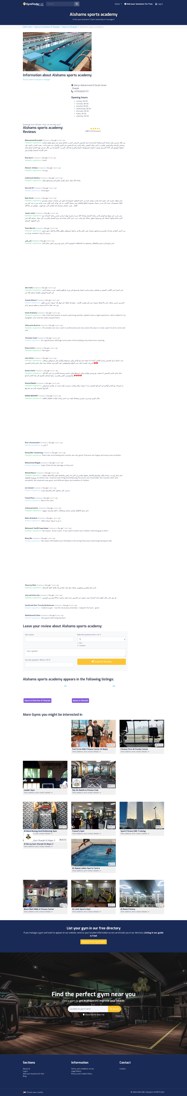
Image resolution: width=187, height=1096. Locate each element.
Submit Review (103, 661)
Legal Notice (76, 1071)
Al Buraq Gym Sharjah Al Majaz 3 (38, 844)
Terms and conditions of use (82, 1069)
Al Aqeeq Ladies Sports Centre (86, 868)
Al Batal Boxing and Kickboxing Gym (40, 831)
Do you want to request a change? (36, 79)
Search (115, 1009)
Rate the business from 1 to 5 (89, 635)
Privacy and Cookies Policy (81, 1074)
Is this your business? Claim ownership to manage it (93, 19)
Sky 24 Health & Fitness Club (85, 790)
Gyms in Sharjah (69, 27)
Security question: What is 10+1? (37, 660)
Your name (29, 635)
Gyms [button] (117, 4)
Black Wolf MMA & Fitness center (39, 909)
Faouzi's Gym (78, 831)
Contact (123, 1069)
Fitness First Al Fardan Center (134, 749)
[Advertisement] (129, 50)
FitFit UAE (27, 27)
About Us (26, 1069)
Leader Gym (29, 790)
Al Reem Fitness (128, 909)
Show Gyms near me (94, 1014)
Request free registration (93, 941)
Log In (160, 4)
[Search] (76, 4)
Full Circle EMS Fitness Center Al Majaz (90, 749)
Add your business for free (139, 4)
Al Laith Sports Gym (81, 909)
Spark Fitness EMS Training (133, 831)
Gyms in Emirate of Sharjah (47, 27)
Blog (24, 1076)
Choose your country (34, 1092)
